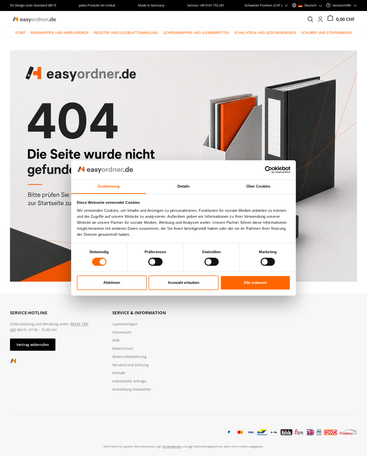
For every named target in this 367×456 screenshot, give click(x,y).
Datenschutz (122, 348)
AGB (115, 340)
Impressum (121, 332)
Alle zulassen (255, 282)
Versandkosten (172, 446)
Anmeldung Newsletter (131, 389)
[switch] (155, 262)
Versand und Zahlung (130, 364)
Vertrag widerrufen (32, 344)
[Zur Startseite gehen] (34, 19)
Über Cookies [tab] (258, 186)
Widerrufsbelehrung (129, 356)
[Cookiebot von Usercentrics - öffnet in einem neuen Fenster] (268, 170)
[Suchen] (310, 19)
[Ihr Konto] (320, 19)
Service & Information (139, 313)
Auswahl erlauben (183, 282)
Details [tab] (184, 186)
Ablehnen (111, 282)
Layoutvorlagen (125, 324)
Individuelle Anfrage (129, 381)
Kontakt (118, 372)
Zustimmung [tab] (109, 186)
